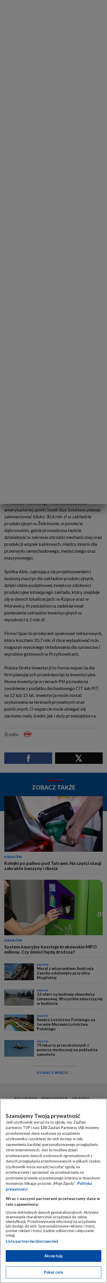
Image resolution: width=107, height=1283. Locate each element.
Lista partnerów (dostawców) (32, 1241)
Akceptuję (53, 1256)
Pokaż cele (53, 1272)
